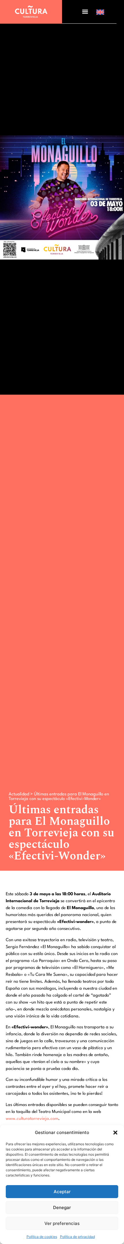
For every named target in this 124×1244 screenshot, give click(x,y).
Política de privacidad (77, 1236)
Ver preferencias (62, 1223)
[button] (115, 1132)
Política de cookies (42, 1236)
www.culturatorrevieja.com (32, 1119)
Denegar (62, 1207)
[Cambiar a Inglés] (100, 12)
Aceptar (62, 1191)
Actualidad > (21, 794)
